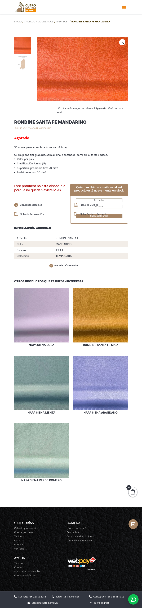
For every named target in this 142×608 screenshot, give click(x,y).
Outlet (17, 540)
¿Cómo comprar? (76, 528)
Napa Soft (62, 21)
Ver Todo (19, 548)
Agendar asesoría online (27, 571)
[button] (122, 42)
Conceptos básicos (25, 575)
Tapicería (19, 536)
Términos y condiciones (79, 540)
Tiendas (18, 563)
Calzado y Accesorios (39, 21)
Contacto (19, 567)
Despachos (72, 532)
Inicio (18, 21)
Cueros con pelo (23, 532)
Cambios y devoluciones (80, 536)
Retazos (18, 544)
